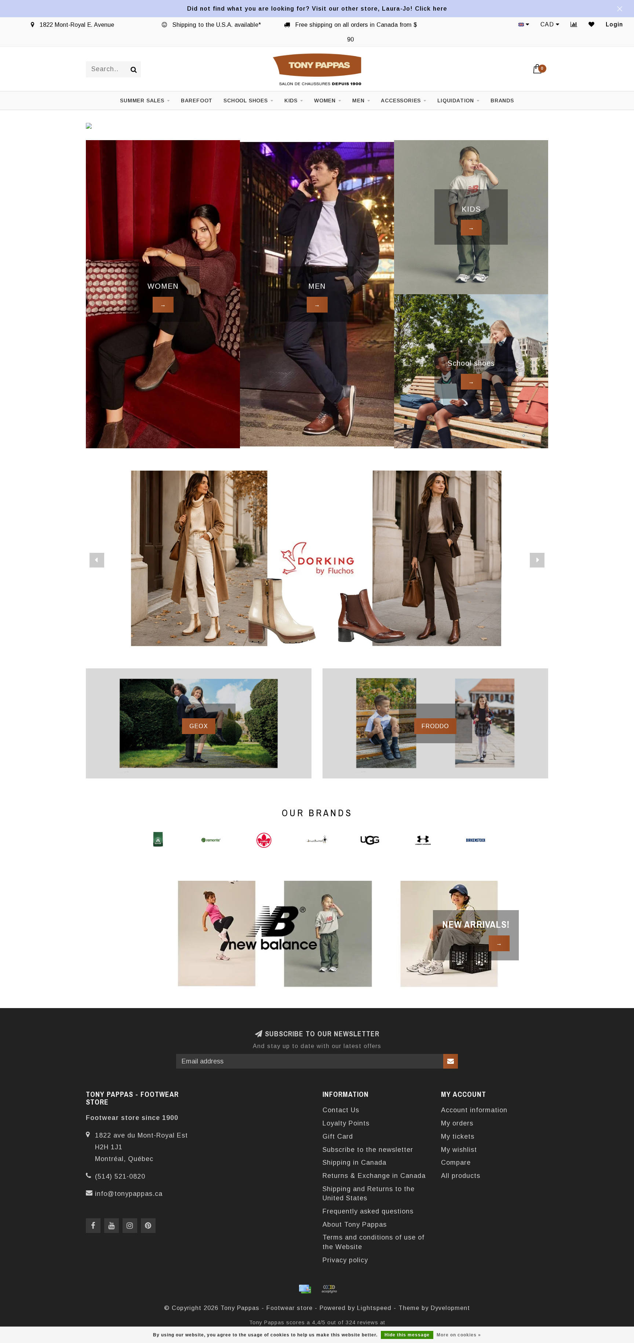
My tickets (457, 1136)
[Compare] (574, 24)
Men (358, 100)
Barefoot (196, 100)
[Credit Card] (305, 1289)
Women (325, 100)
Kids (291, 100)
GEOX (198, 726)
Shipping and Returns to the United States (369, 1193)
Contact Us (341, 1110)
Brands (502, 100)
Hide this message (407, 1334)
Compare (456, 1162)
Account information (474, 1110)
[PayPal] (329, 1289)
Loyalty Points (346, 1123)
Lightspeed (374, 1307)
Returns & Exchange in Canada (374, 1175)
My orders (457, 1123)
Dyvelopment (450, 1307)
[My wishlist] (592, 24)
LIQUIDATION (455, 100)
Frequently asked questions (368, 1211)
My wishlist (459, 1149)
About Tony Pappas (355, 1224)
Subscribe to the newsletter (368, 1149)
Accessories (401, 100)
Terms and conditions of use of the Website (374, 1242)
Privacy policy (345, 1260)
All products (460, 1175)
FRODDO (435, 726)
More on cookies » (459, 1334)
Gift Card (338, 1136)
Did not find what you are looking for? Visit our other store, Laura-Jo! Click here (317, 8)
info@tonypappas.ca (129, 1193)
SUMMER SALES (142, 100)
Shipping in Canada (354, 1162)
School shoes (245, 100)
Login (614, 24)
